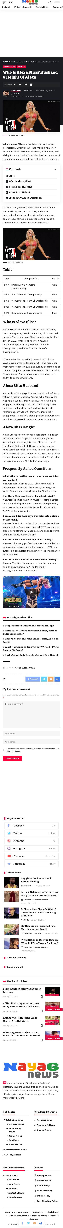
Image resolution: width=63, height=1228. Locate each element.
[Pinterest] (31, 841)
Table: (11, 176)
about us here (16, 1098)
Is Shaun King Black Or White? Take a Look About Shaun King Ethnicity (38, 912)
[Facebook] (31, 826)
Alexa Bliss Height (19, 192)
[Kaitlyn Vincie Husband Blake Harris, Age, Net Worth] (11, 929)
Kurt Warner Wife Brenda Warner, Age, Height (31, 655)
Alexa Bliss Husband (20, 187)
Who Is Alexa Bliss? (20, 181)
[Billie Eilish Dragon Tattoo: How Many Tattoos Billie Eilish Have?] (11, 896)
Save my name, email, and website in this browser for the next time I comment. (33, 750)
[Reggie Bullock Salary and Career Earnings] (11, 882)
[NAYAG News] (30, 2)
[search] (50, 2)
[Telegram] (31, 864)
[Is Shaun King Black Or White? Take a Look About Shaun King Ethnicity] (11, 913)
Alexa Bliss (21, 667)
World (26, 920)
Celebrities (9, 66)
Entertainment (41, 900)
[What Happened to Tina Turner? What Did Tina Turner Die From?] (11, 943)
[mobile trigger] (5, 2)
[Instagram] (31, 848)
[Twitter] (31, 833)
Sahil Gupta (16, 91)
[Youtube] (31, 856)
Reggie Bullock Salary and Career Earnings (29, 625)
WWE (31, 667)
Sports (21, 66)
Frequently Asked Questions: (25, 198)
